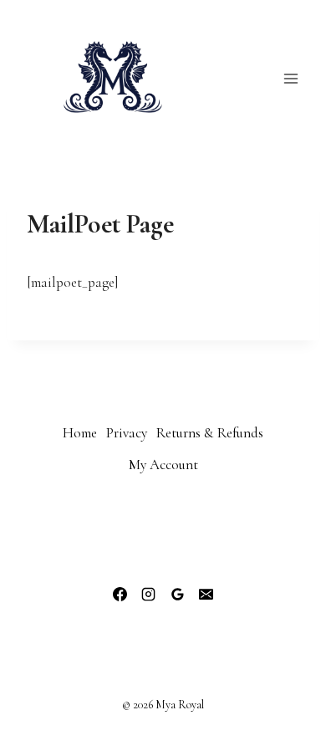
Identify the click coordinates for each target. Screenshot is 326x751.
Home (80, 433)
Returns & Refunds (209, 433)
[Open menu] (290, 78)
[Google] (177, 594)
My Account (163, 464)
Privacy (126, 433)
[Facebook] (120, 594)
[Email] (205, 594)
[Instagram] (149, 594)
